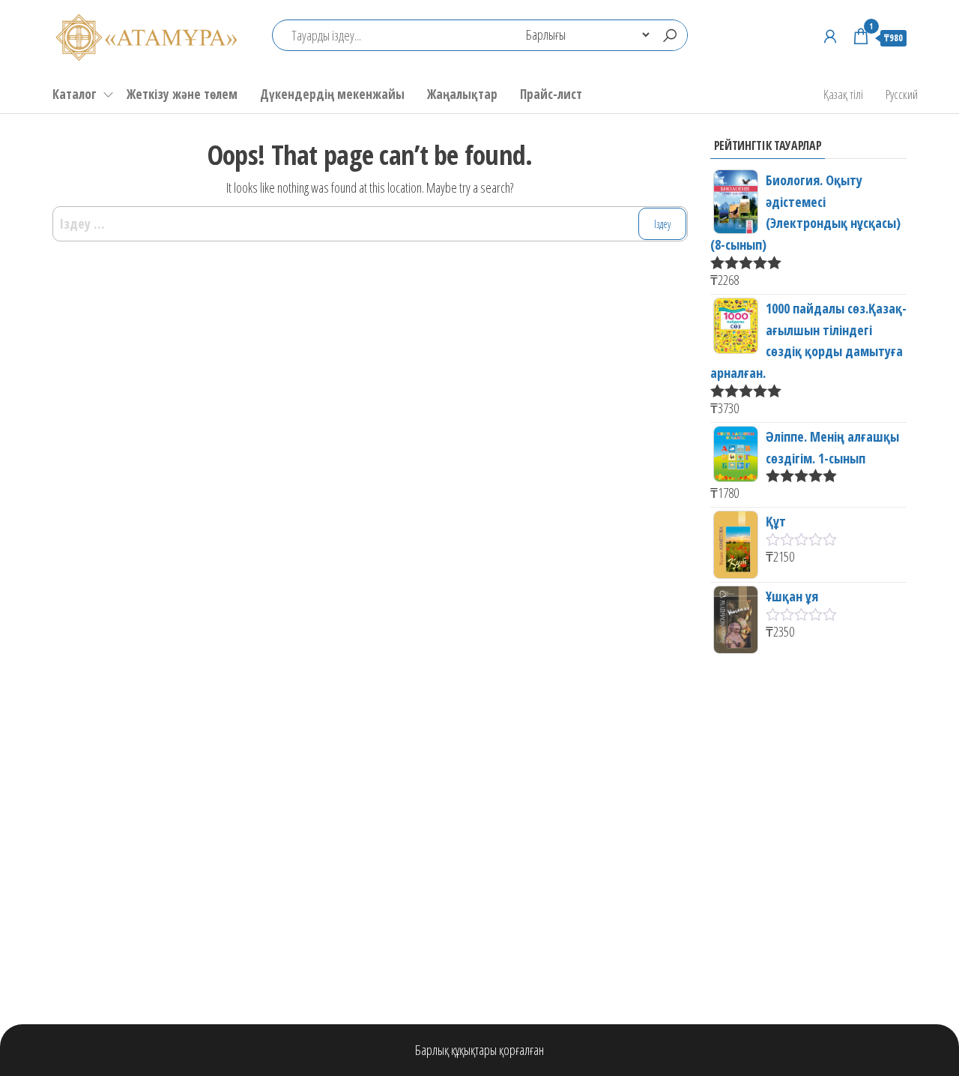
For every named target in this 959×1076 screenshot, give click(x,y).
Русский (902, 94)
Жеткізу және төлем (182, 94)
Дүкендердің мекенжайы (332, 94)
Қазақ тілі (843, 94)
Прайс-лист (551, 94)
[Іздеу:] (370, 223)
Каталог (74, 94)
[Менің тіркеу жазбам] (830, 35)
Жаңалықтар (462, 94)
